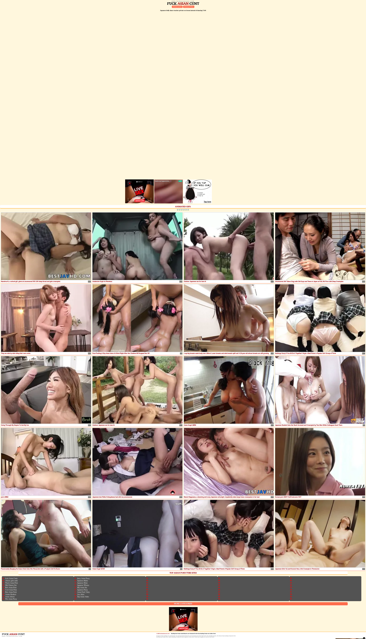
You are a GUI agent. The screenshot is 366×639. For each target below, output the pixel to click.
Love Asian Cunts (11, 578)
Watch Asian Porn (11, 583)
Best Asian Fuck (11, 592)
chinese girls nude (11, 580)
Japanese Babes (82, 580)
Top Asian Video (83, 596)
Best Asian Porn (10, 587)
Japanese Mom (82, 583)
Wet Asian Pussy (11, 599)
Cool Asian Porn (11, 589)
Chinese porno (177, 7)
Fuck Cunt (183, 3)
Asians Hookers (10, 594)
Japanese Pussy (82, 589)
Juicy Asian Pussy (83, 578)
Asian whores (10, 596)
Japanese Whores (83, 585)
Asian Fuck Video (83, 592)
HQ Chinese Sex (11, 585)
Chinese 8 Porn (188, 7)
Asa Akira (80, 594)
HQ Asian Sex (82, 587)
